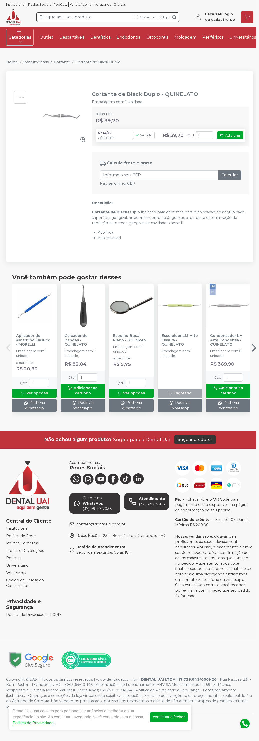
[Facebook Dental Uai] (113, 478)
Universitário (17, 565)
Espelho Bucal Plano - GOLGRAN (129, 338)
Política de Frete (21, 536)
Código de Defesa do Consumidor (25, 583)
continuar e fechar (169, 717)
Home (12, 62)
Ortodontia (157, 37)
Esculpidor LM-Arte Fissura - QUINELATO (180, 340)
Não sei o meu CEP (117, 183)
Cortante (62, 62)
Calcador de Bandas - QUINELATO (76, 340)
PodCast (60, 4)
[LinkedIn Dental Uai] (138, 478)
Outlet (46, 37)
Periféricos (212, 37)
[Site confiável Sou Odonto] (86, 660)
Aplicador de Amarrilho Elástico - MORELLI (33, 340)
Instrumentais (36, 62)
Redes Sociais (39, 4)
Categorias (19, 37)
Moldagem (185, 37)
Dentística (100, 37)
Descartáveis (71, 37)
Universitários (100, 4)
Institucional (15, 4)
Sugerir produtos (195, 439)
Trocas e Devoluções (25, 550)
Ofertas (120, 4)
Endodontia (128, 37)
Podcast (13, 558)
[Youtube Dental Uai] (100, 478)
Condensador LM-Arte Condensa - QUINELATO (227, 340)
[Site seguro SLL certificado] (31, 660)
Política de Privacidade (33, 723)
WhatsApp (78, 4)
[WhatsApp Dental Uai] (75, 478)
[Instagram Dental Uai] (88, 478)
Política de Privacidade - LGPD (33, 614)
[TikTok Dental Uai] (125, 478)
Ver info (146, 135)
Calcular (229, 175)
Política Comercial (22, 543)
